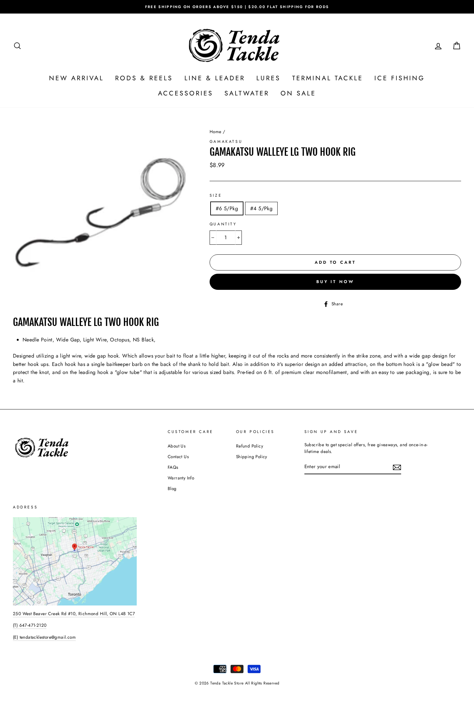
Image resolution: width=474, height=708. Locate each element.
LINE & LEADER (214, 78)
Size (216, 195)
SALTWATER (246, 93)
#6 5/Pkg (227, 208)
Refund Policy (249, 446)
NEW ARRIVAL (76, 78)
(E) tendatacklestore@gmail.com (44, 637)
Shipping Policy (251, 456)
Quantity (223, 224)
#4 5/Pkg (261, 208)
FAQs (173, 467)
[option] (237, 6)
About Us (176, 446)
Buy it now (335, 282)
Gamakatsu (226, 141)
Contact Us (178, 456)
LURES (268, 78)
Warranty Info (181, 478)
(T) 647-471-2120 (29, 625)
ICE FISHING (399, 78)
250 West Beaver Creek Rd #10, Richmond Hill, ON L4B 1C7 (74, 613)
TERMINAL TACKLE (327, 78)
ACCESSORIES (185, 93)
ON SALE (298, 93)
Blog (172, 488)
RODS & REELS (144, 78)
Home (216, 131)
